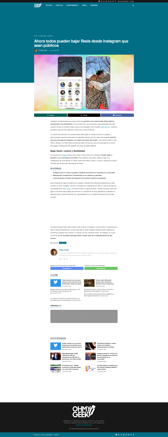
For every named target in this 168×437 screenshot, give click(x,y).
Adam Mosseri (105, 127)
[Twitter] (62, 259)
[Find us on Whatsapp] (103, 1)
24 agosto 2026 (102, 395)
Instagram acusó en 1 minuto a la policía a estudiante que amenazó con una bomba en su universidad (84, 172)
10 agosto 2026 (102, 405)
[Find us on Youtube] (99, 1)
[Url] (59, 259)
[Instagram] (67, 259)
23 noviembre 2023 (54, 50)
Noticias (49, 5)
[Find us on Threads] (108, 1)
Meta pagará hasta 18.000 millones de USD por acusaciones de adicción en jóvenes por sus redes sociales (71, 390)
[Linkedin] (64, 259)
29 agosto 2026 (67, 286)
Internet (50, 36)
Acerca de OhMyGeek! (123, 1)
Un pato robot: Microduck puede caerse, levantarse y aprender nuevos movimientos (105, 282)
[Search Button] (133, 5)
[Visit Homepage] (37, 5)
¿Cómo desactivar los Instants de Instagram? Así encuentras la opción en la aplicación (79, 178)
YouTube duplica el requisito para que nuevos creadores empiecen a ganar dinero (107, 401)
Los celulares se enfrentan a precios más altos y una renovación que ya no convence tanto (65, 299)
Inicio (36, 36)
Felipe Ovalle (43, 50)
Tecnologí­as (42, 36)
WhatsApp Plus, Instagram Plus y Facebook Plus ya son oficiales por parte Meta (77, 175)
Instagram (64, 155)
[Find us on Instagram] (101, 1)
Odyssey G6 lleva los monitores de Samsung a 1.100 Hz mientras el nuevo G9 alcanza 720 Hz (65, 291)
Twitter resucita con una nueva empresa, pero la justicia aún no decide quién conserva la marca (71, 282)
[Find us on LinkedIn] (110, 1)
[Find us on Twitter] (113, 1)
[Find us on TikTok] (106, 1)
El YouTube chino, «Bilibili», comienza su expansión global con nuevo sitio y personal (71, 401)
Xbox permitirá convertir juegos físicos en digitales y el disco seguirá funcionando (99, 295)
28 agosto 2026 (101, 286)
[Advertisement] (84, 22)
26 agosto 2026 (76, 300)
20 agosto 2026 (67, 405)
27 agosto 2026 (57, 293)
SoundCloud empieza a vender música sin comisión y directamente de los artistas (99, 290)
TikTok (68, 189)
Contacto (132, 1)
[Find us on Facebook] (115, 1)
